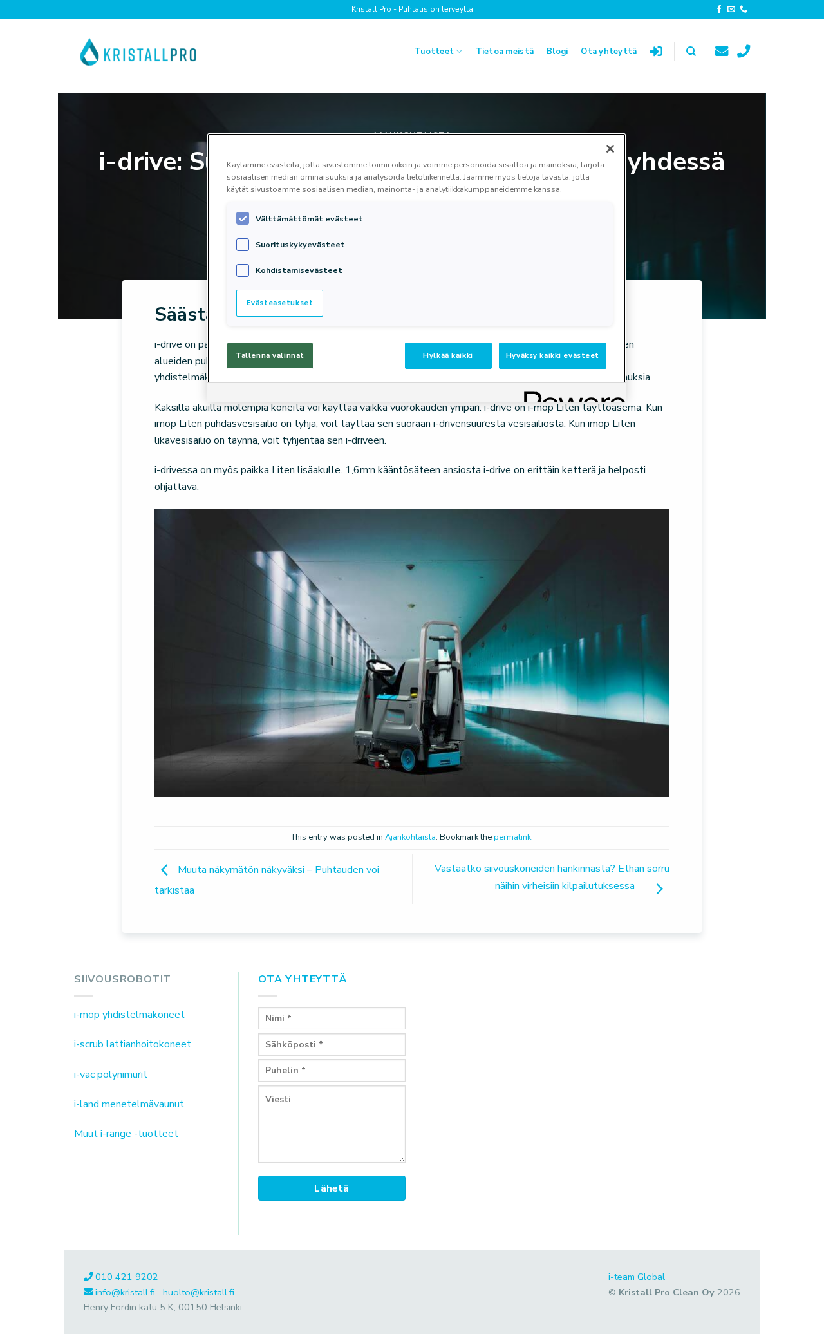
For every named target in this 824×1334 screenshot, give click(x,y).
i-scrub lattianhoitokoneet (132, 1044)
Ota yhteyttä (609, 51)
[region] (416, 267)
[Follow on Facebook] (719, 9)
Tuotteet (434, 51)
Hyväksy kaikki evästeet (552, 355)
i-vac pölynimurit (110, 1074)
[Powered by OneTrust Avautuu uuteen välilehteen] (570, 394)
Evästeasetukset (280, 302)
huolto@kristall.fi (198, 1292)
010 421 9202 (126, 1276)
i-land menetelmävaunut (129, 1104)
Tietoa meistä (505, 51)
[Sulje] (610, 149)
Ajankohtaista (410, 837)
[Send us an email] (731, 9)
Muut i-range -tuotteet (126, 1134)
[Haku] (691, 51)
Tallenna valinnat (270, 355)
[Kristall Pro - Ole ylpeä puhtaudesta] (138, 51)
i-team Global (636, 1276)
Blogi (557, 51)
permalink (512, 837)
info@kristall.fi (126, 1292)
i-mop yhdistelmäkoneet (129, 1015)
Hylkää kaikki (448, 355)
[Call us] (743, 9)
